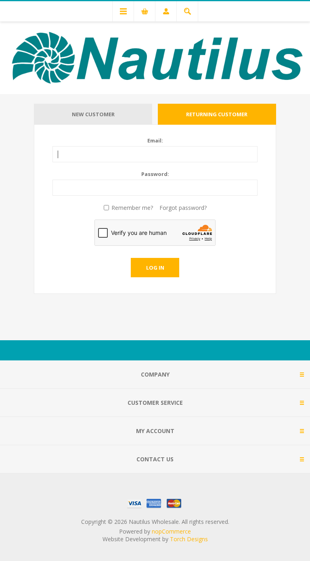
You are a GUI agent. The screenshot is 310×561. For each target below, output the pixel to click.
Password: (155, 174)
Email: (155, 140)
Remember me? (132, 207)
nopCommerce (171, 531)
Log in (155, 267)
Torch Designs (189, 539)
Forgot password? (183, 207)
